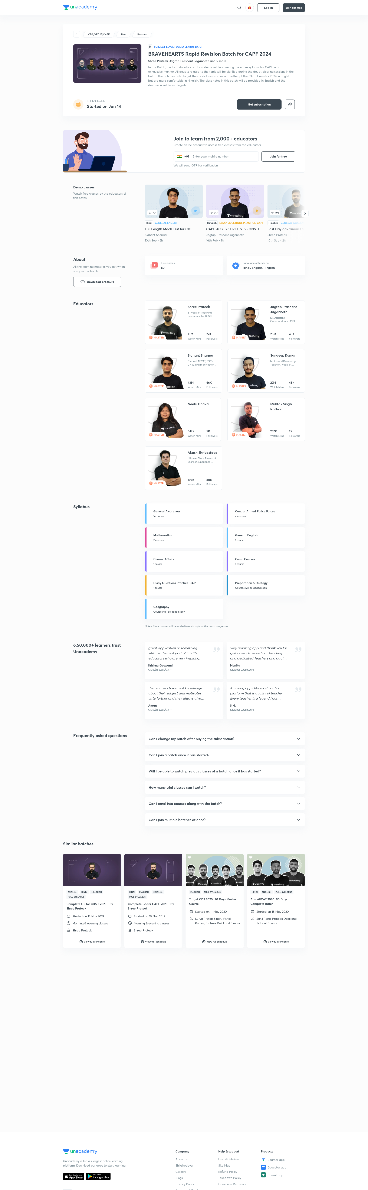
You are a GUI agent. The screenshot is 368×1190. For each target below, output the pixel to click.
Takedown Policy (229, 1178)
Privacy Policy (184, 1184)
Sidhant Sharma (156, 235)
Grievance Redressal (232, 1184)
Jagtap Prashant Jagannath (225, 235)
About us (181, 1159)
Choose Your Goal (128, 7)
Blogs (179, 1178)
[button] (225, 738)
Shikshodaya (184, 1165)
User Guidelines (229, 1159)
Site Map (224, 1165)
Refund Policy (227, 1172)
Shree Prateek (277, 235)
